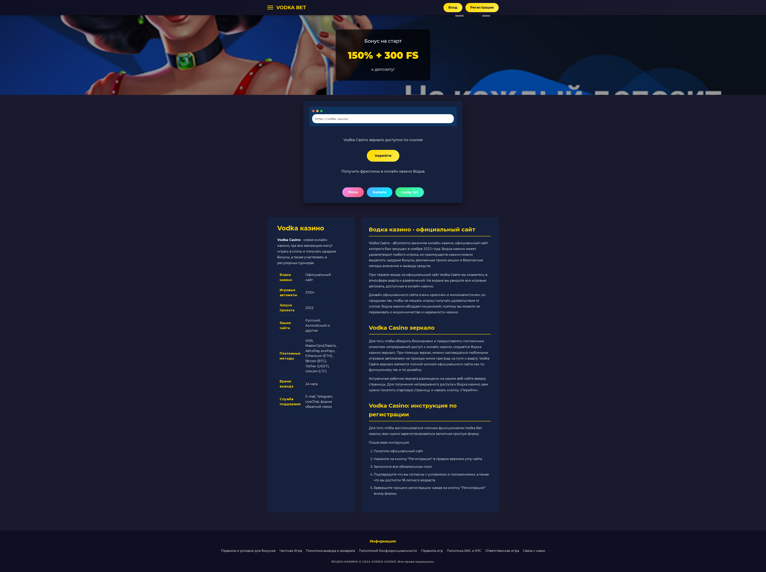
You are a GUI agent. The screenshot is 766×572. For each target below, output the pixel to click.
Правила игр (432, 551)
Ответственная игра (502, 551)
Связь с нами (534, 551)
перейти (383, 155)
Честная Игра (290, 551)
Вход (452, 7)
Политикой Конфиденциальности (388, 551)
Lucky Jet (409, 192)
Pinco (353, 192)
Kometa (379, 192)
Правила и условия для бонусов (248, 551)
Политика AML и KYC (464, 551)
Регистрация (482, 7)
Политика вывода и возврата (330, 551)
